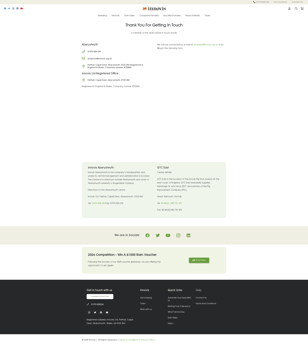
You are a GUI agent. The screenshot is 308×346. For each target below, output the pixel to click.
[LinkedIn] (17, 8)
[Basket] (302, 9)
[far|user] (290, 8)
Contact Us (201, 298)
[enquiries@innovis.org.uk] (85, 59)
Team (143, 304)
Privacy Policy (147, 340)
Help (199, 290)
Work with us (146, 309)
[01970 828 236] (85, 52)
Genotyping (146, 298)
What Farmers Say (176, 312)
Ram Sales (172, 318)
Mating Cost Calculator (179, 306)
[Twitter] (9, 8)
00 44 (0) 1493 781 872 (171, 203)
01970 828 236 (98, 203)
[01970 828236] (89, 304)
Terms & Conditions (128, 340)
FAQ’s (170, 324)
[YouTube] (21, 8)
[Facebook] (5, 8)
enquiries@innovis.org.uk (206, 45)
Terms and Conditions (206, 304)
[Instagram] (13, 8)
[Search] (296, 8)
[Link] (154, 8)
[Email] (107, 312)
